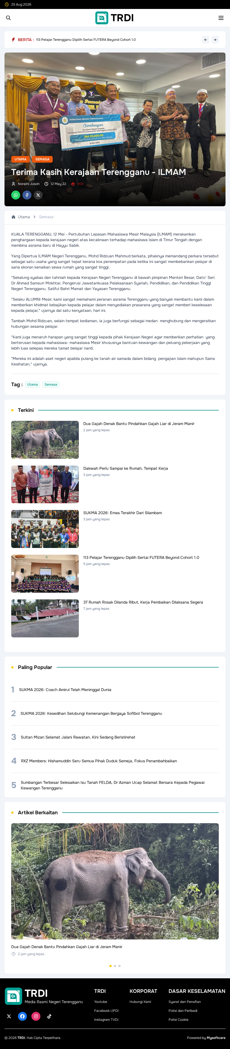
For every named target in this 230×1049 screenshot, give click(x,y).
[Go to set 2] (115, 966)
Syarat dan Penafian (185, 1002)
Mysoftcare (216, 1038)
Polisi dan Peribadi (183, 1010)
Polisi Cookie (178, 1019)
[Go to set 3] (119, 966)
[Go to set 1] (110, 966)
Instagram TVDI (106, 1019)
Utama (20, 159)
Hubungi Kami (140, 1002)
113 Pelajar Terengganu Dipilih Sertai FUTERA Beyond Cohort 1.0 (86, 41)
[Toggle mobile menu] (221, 17)
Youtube (100, 1002)
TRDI (21, 1038)
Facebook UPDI (106, 1010)
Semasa (42, 159)
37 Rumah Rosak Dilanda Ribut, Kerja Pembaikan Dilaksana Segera (88, 37)
